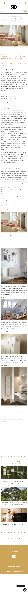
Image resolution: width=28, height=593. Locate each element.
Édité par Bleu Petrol (14, 551)
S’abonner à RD (14, 547)
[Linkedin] (5, 3)
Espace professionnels (14, 566)
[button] (26, 3)
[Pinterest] (7, 3)
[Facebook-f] (1, 3)
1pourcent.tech (19, 571)
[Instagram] (3, 3)
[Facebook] (8, 538)
